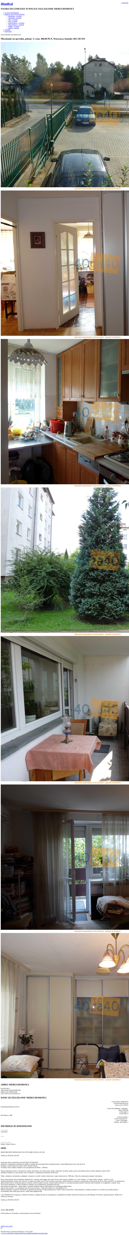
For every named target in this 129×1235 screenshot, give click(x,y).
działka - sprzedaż (13, 28)
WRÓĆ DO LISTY (7, 1226)
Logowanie (124, 3)
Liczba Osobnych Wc (120, 1119)
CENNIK (7, 30)
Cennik (20, 1233)
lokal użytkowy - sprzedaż (16, 25)
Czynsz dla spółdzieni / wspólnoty (117, 1108)
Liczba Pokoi (123, 1113)
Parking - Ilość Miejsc (120, 1122)
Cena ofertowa (116, 1101)
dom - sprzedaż (12, 21)
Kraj (2, 1088)
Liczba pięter (123, 1112)
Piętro (120, 1110)
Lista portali (26, 1233)
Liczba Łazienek (122, 1117)
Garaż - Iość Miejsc (121, 1120)
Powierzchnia (118, 1103)
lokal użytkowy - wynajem (16, 23)
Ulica (2, 1093)
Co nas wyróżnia (6, 1233)
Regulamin (33, 1233)
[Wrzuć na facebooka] (1, 1228)
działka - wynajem (13, 26)
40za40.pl (7, 3)
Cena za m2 (118, 1105)
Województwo (5, 1090)
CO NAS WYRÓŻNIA (12, 13)
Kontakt (45, 1233)
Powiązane (39, 1233)
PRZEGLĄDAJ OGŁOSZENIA (15, 14)
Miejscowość (5, 1092)
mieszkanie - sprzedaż (14, 18)
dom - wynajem (13, 19)
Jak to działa (14, 1233)
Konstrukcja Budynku (7, 1107)
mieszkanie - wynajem (15, 16)
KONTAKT (8, 31)
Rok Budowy (5, 1115)
